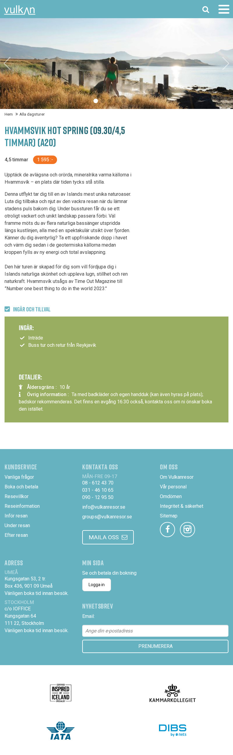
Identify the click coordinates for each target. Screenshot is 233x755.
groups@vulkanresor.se (107, 517)
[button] (95, 101)
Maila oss (104, 537)
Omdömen (171, 496)
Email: (88, 616)
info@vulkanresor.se (103, 507)
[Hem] (19, 10)
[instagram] (187, 529)
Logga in (97, 584)
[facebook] (167, 529)
